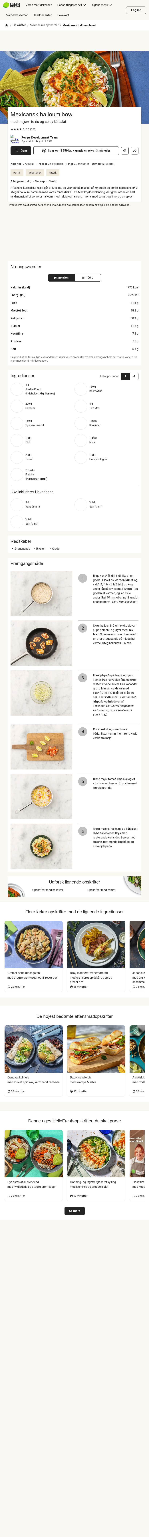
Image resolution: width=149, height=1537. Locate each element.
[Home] (6, 25)
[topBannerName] (74, 41)
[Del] (134, 150)
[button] (74, 375)
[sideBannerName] (74, 233)
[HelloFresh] (11, 5)
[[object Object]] (125, 150)
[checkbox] (12, 129)
